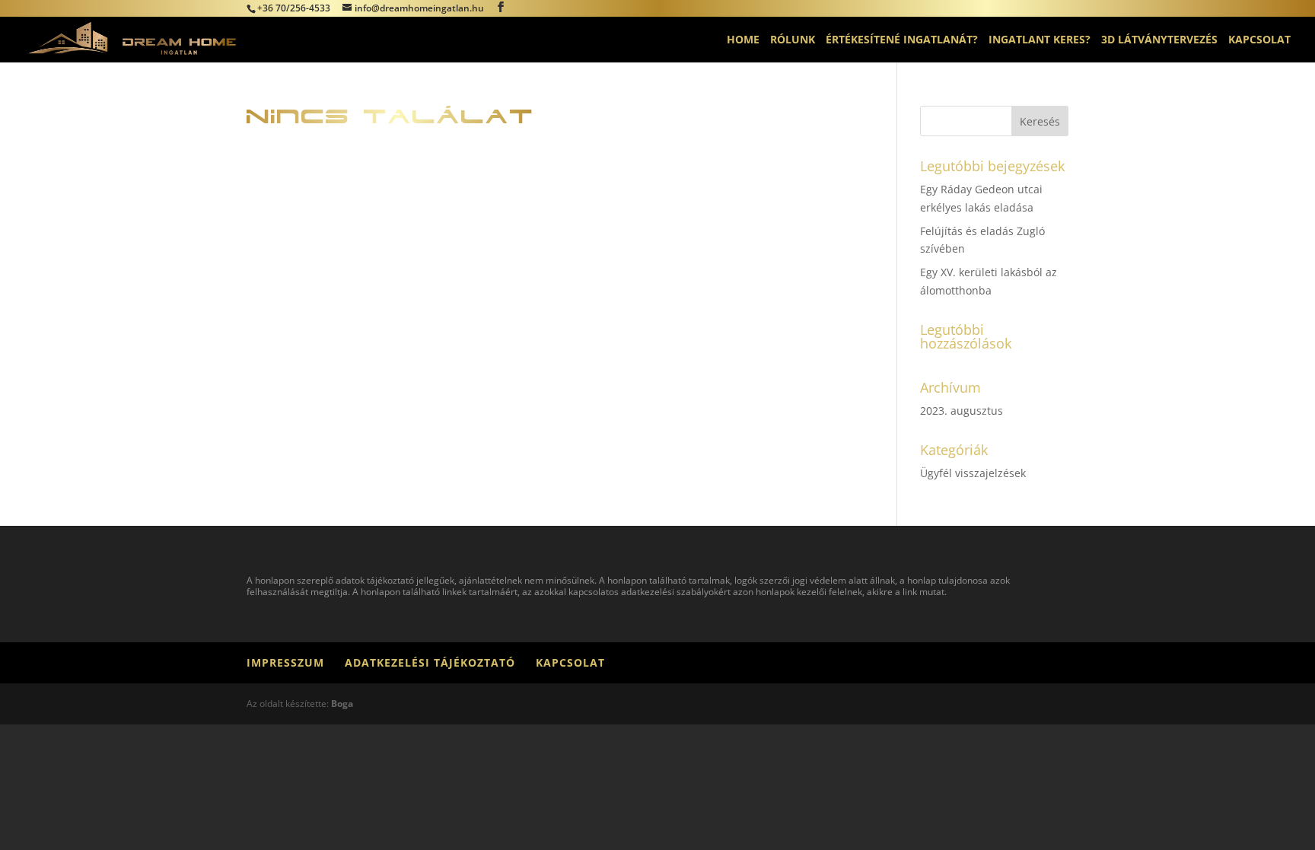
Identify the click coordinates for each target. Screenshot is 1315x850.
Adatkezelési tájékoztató (430, 662)
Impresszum (285, 662)
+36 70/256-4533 (293, 8)
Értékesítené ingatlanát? (902, 40)
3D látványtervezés (1159, 40)
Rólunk (792, 40)
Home (743, 40)
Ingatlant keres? (1040, 40)
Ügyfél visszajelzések (973, 473)
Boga (342, 703)
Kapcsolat (1259, 40)
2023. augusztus (961, 410)
